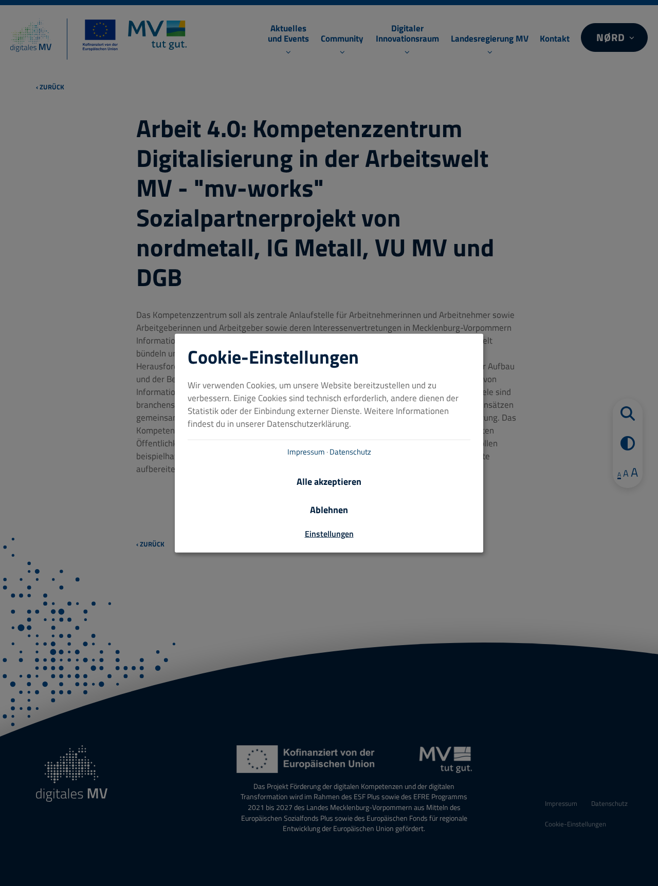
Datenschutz (350, 452)
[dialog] (329, 443)
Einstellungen (329, 533)
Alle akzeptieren (329, 481)
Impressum (306, 452)
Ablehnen (329, 510)
